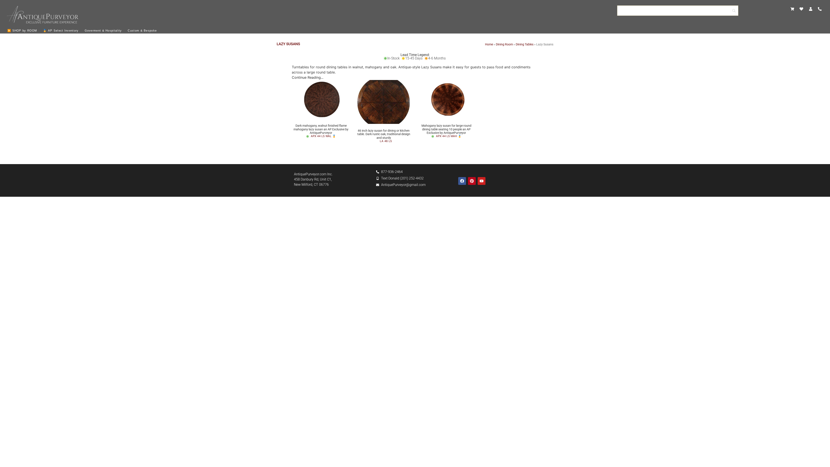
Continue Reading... (307, 77)
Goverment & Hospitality (103, 30)
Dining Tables (524, 44)
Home (489, 44)
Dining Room (504, 44)
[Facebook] (462, 181)
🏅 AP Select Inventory (60, 30)
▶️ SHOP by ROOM (22, 30)
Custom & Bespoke (142, 30)
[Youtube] (481, 181)
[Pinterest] (472, 181)
